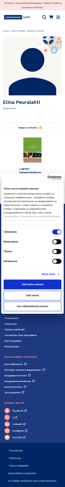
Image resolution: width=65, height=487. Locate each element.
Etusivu (6, 31)
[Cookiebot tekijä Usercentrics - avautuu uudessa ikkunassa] (47, 178)
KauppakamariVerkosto (19, 381)
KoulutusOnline (15, 387)
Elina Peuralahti (18, 31)
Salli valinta (32, 295)
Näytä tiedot (48, 274)
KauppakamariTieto (17, 375)
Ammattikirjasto (15, 364)
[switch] (56, 241)
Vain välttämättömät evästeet (32, 306)
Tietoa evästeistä (14, 329)
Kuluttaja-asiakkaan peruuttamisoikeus (32, 480)
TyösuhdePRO (14, 392)
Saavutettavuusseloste (22, 473)
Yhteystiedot (11, 346)
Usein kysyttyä (12, 341)
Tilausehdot (11, 318)
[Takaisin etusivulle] (17, 17)
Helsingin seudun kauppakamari (24, 370)
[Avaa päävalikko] (58, 17)
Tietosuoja (10, 324)
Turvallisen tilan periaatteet (20, 335)
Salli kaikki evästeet (32, 284)
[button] (44, 17)
